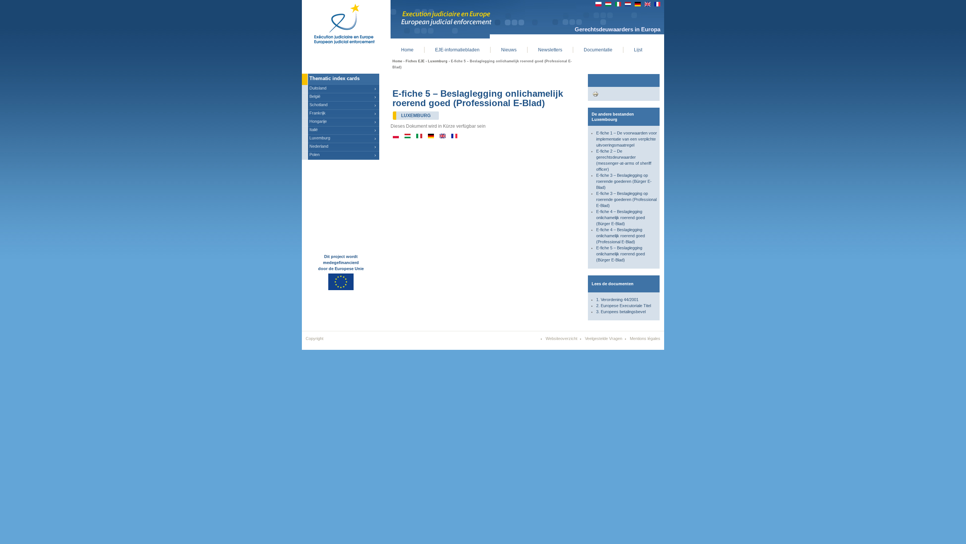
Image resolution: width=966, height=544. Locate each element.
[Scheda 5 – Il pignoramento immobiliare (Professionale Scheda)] (419, 136)
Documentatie (598, 50)
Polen (314, 154)
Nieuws (509, 50)
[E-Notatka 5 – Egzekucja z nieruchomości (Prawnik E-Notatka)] (396, 136)
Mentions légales (645, 338)
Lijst (638, 50)
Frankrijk (317, 113)
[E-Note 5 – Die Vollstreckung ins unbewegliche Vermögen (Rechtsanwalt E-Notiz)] (431, 136)
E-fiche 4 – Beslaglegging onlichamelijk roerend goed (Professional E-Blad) (620, 235)
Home (397, 61)
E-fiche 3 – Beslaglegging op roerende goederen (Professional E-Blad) (626, 199)
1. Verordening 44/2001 (617, 299)
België (314, 96)
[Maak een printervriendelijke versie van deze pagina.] (595, 93)
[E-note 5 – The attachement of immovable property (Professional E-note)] (443, 136)
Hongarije (318, 121)
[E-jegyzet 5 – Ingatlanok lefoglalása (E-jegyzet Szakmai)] (408, 136)
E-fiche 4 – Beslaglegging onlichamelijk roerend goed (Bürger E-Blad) (620, 217)
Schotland (318, 104)
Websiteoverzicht (561, 338)
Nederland (318, 146)
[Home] (338, 22)
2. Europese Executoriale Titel (623, 305)
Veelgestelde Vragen (603, 338)
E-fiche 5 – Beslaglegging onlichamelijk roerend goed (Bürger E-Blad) (620, 254)
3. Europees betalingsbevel (621, 311)
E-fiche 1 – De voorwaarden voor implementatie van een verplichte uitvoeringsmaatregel (626, 139)
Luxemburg (438, 61)
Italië (313, 129)
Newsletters (550, 50)
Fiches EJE (415, 61)
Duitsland (317, 88)
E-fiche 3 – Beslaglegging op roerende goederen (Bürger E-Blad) (624, 181)
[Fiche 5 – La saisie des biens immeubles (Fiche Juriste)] (454, 136)
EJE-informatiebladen (457, 50)
